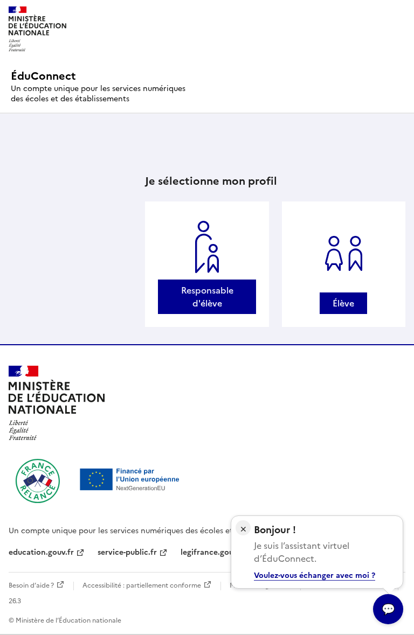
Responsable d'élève (207, 297)
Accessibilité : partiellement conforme (141, 585)
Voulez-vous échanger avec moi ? (314, 575)
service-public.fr (127, 552)
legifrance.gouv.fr (213, 552)
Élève (343, 303)
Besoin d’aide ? (31, 585)
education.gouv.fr (41, 552)
